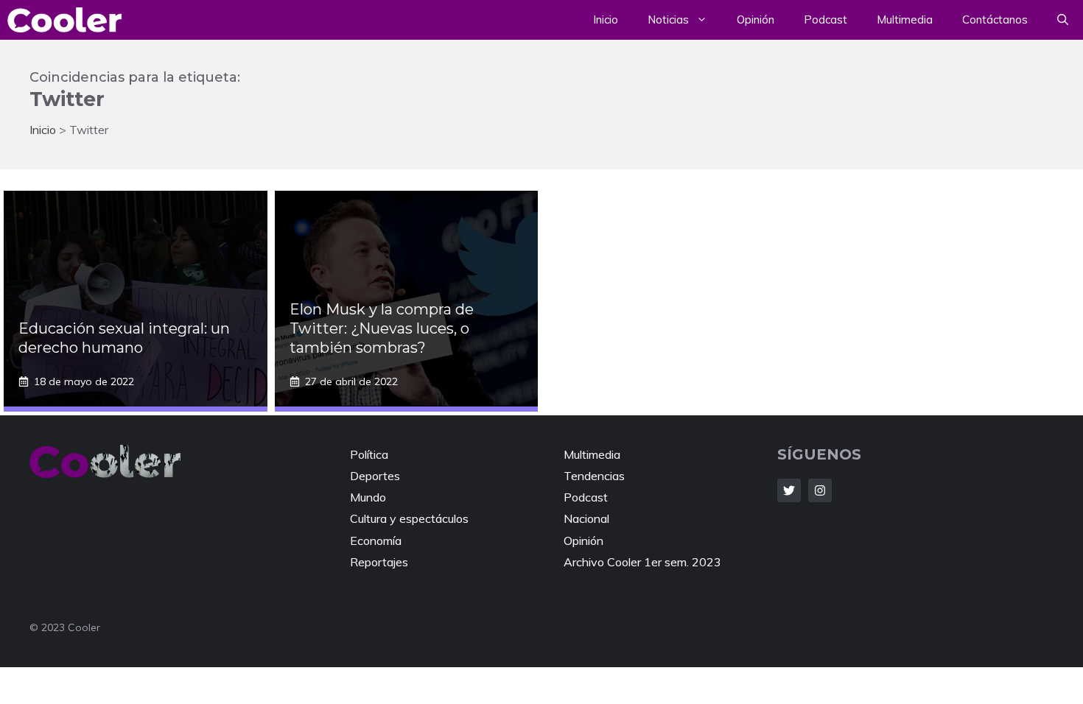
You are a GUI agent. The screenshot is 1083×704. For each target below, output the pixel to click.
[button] (1062, 20)
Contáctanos (995, 20)
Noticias (668, 20)
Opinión (755, 20)
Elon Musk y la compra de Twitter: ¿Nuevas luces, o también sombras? (382, 328)
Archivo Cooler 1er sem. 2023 (642, 562)
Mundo (368, 497)
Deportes (375, 475)
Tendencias (594, 475)
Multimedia (905, 20)
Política (369, 454)
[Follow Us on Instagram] (820, 490)
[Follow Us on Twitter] (789, 490)
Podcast (825, 20)
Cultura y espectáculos (409, 518)
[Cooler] (64, 20)
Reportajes (379, 562)
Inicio (605, 20)
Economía (376, 540)
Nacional (586, 518)
